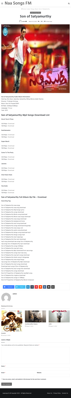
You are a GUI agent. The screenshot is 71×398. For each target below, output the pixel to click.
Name (3, 366)
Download (11, 123)
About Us (49, 393)
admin (23, 21)
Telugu (10, 108)
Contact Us (65, 393)
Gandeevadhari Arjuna (31, 324)
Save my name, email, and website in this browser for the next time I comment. (24, 379)
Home (24, 9)
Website (39, 372)
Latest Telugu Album (32, 9)
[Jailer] (59, 316)
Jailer (50, 324)
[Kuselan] (11, 321)
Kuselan (3, 333)
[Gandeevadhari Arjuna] (35, 316)
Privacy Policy (57, 393)
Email (3, 372)
